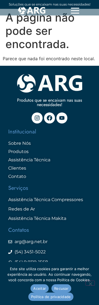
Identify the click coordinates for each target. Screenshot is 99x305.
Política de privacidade (51, 297)
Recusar (61, 288)
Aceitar (39, 288)
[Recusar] (90, 283)
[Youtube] (61, 117)
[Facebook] (49, 117)
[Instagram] (37, 117)
